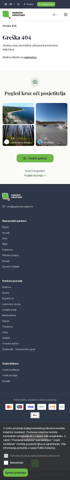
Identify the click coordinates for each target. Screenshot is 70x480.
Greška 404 (9, 25)
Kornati (6, 232)
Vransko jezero (10, 343)
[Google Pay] (62, 407)
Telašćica (7, 326)
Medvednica (9, 315)
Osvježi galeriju (37, 158)
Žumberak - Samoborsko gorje (18, 349)
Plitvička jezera (10, 255)
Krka (4, 238)
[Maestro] (19, 407)
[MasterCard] (9, 407)
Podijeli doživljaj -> (35, 175)
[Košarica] (18, 4)
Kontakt (6, 381)
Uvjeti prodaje (9, 375)
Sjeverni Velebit (10, 266)
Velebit (6, 338)
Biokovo (6, 287)
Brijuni (5, 227)
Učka (5, 332)
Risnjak (6, 261)
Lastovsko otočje (11, 304)
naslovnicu (30, 57)
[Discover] (52, 407)
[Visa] (30, 407)
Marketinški (16, 462)
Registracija (48, 4)
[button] (65, 15)
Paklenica (7, 249)
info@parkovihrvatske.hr (20, 206)
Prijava (30, 4)
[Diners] (41, 407)
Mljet (4, 244)
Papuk (5, 321)
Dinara (5, 292)
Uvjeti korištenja (10, 369)
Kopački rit (8, 298)
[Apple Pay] (35, 415)
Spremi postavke (15, 472)
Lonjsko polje (9, 309)
